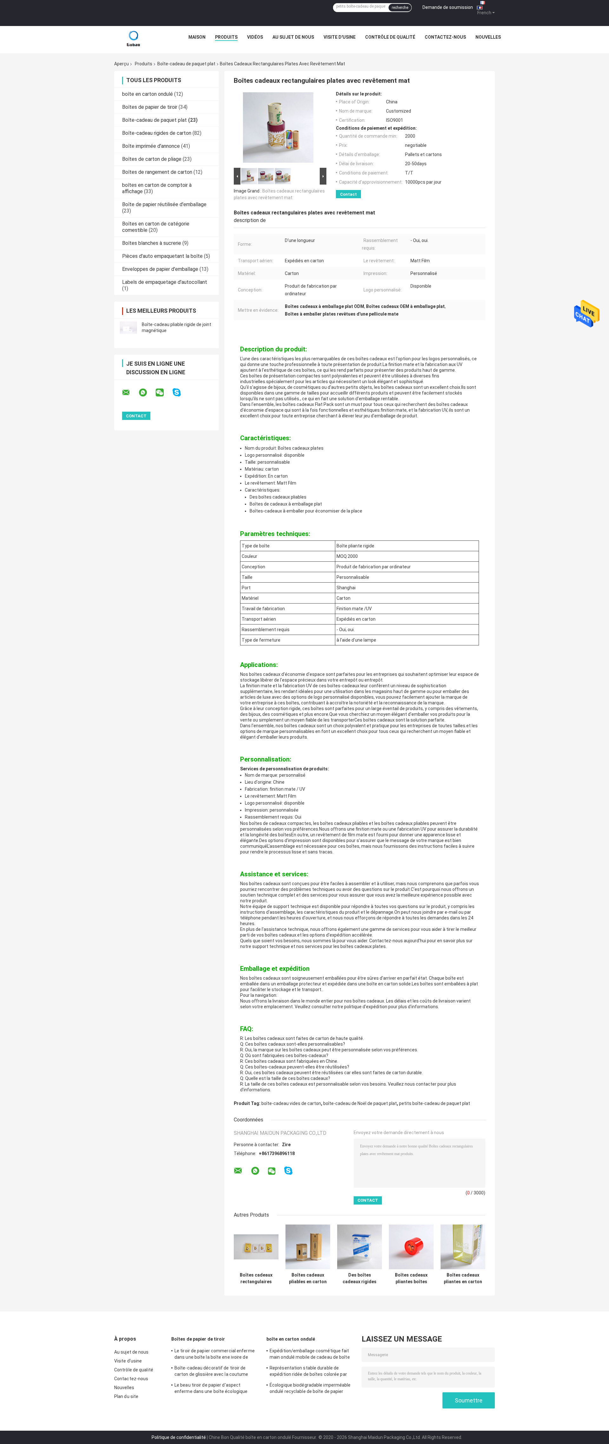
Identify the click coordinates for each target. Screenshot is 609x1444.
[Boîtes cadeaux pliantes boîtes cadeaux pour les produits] (411, 1247)
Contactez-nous (445, 37)
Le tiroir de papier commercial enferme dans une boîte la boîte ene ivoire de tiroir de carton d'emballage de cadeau (214, 1355)
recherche (400, 7)
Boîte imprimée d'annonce (151, 146)
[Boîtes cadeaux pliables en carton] (307, 1247)
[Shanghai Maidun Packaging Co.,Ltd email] (130, 393)
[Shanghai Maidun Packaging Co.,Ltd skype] (181, 392)
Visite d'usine (340, 37)
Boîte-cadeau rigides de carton (156, 133)
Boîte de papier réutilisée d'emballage (164, 204)
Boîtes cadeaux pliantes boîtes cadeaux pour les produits (411, 1278)
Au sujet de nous (293, 37)
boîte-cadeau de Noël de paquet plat (360, 1103)
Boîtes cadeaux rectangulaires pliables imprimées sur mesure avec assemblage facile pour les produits (256, 1278)
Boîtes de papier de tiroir (149, 107)
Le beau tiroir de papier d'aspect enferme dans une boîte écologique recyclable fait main (210, 1389)
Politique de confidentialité (179, 1437)
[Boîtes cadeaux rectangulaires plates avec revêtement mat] (278, 128)
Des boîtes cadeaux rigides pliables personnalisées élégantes (360, 1278)
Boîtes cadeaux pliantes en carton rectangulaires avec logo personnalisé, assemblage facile (463, 1278)
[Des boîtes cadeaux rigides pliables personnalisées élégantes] (359, 1247)
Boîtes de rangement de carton (157, 172)
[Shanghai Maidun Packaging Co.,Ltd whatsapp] (147, 393)
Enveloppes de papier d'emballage (160, 269)
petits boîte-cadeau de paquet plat (434, 1103)
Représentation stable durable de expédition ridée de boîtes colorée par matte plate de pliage (308, 1372)
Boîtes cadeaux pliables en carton (308, 1278)
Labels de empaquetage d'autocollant (164, 282)
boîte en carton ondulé (147, 94)
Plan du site (126, 1396)
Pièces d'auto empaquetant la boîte (162, 256)
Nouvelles (488, 37)
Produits (226, 37)
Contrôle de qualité (390, 37)
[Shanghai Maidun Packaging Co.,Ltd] (133, 38)
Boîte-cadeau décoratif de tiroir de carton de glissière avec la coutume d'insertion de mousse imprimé (211, 1372)
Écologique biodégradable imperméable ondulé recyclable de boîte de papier (310, 1388)
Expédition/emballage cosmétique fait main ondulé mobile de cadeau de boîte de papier (310, 1355)
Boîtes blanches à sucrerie (151, 243)
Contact (348, 194)
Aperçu (121, 63)
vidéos (255, 37)
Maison (197, 37)
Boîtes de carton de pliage (151, 159)
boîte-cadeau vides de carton (291, 1103)
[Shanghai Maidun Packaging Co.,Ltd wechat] (164, 393)
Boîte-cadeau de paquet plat (186, 63)
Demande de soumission (447, 7)
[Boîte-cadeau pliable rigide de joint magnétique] (128, 327)
